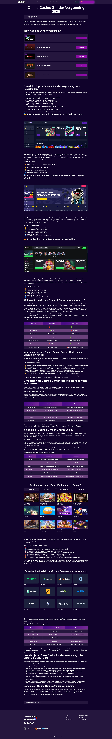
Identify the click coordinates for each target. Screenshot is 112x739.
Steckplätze (79, 489)
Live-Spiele (46, 489)
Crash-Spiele (63, 489)
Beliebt (30, 489)
